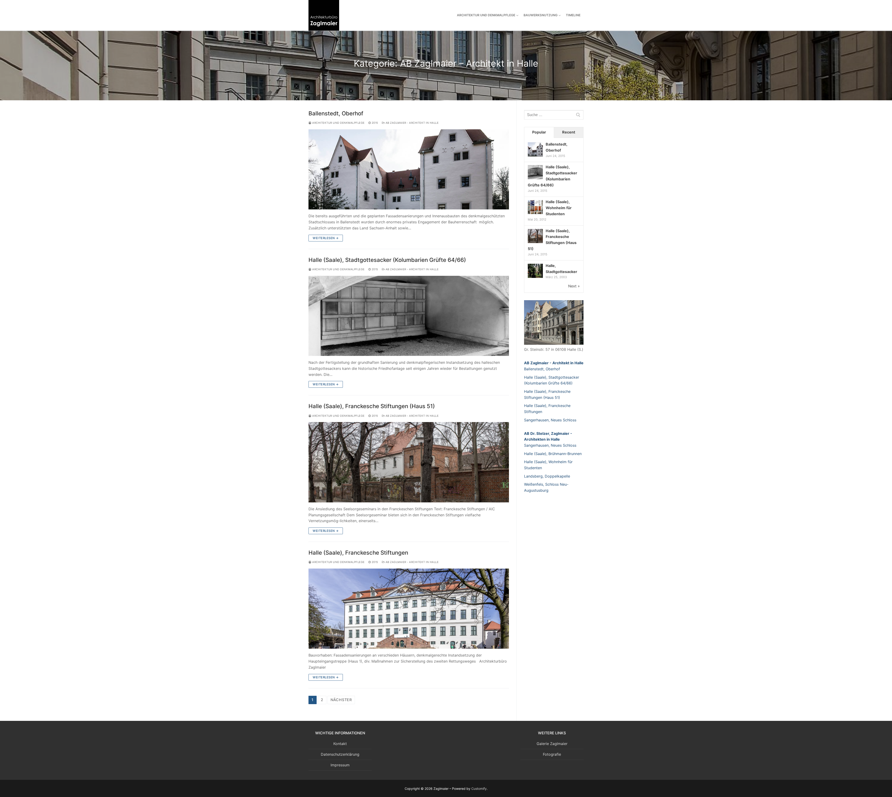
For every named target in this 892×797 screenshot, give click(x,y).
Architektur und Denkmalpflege (338, 122)
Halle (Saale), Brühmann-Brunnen (553, 453)
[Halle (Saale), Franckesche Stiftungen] (408, 609)
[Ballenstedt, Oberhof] (408, 169)
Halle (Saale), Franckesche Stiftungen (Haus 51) (371, 406)
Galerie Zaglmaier (552, 743)
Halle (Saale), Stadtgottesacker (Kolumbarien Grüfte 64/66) (387, 260)
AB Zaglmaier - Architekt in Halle (412, 122)
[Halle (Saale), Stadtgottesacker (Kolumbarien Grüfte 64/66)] (408, 316)
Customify (479, 788)
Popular (539, 132)
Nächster (341, 699)
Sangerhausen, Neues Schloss (550, 420)
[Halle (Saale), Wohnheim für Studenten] (535, 213)
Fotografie (552, 754)
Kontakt (340, 743)
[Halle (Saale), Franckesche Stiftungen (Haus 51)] (408, 462)
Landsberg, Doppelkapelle (547, 476)
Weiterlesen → (326, 238)
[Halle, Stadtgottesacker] (535, 277)
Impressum (340, 765)
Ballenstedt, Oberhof (335, 113)
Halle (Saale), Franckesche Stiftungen (358, 552)
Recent (568, 132)
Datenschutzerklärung (340, 754)
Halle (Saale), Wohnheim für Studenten (559, 207)
